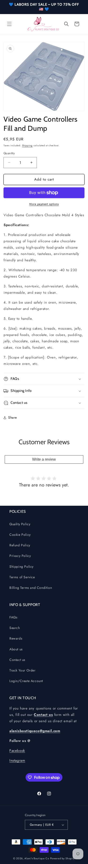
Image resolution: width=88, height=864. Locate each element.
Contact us (17, 659)
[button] (9, 24)
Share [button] (12, 417)
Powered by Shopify (62, 858)
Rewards (15, 638)
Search (14, 627)
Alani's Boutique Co (36, 858)
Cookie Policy (20, 534)
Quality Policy (19, 524)
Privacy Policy (20, 555)
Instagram (17, 760)
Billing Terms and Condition (30, 587)
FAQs (13, 617)
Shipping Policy (21, 566)
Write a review (44, 459)
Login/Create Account (26, 681)
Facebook (17, 750)
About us (16, 649)
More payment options (44, 204)
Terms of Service (22, 577)
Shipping (27, 145)
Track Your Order (22, 670)
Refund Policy (19, 545)
